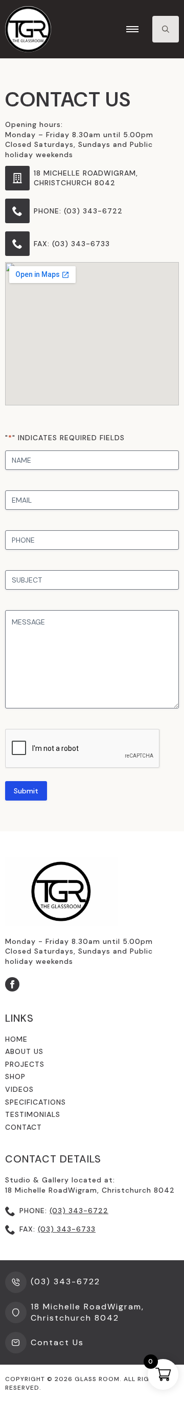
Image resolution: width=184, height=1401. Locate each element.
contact (23, 1127)
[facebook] (12, 984)
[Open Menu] (132, 29)
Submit (26, 790)
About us (24, 1051)
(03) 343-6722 (79, 1210)
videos (19, 1089)
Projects (24, 1064)
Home (16, 1039)
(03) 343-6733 (67, 1229)
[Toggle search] (165, 29)
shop (15, 1076)
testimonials (32, 1114)
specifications (35, 1102)
